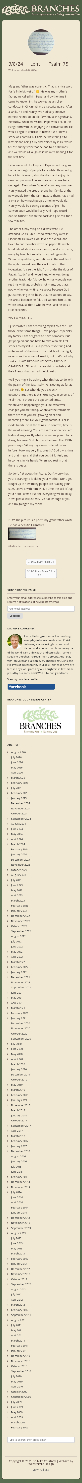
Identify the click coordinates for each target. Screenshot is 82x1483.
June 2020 (17, 1049)
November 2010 (20, 1361)
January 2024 (19, 854)
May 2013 (16, 1248)
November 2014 (20, 1187)
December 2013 (20, 1218)
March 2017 (18, 1136)
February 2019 (19, 1095)
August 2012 (18, 1289)
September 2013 (21, 1228)
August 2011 (18, 1320)
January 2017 (19, 1146)
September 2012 (21, 1284)
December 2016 (20, 1151)
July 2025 (16, 788)
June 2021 (17, 992)
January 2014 (19, 1212)
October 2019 (19, 1079)
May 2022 (16, 951)
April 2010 (17, 1386)
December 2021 (20, 977)
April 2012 (17, 1299)
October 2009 (19, 1392)
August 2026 (18, 752)
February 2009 (19, 1427)
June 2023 (17, 885)
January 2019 (19, 1100)
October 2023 (19, 870)
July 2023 (16, 880)
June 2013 (17, 1243)
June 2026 (17, 762)
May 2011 (16, 1330)
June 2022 (17, 946)
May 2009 (16, 1412)
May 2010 (16, 1381)
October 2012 (19, 1279)
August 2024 (18, 823)
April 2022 (17, 957)
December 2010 (20, 1356)
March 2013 (18, 1253)
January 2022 (19, 972)
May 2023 (16, 890)
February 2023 (19, 905)
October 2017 (19, 1120)
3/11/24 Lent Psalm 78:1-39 (41, 573)
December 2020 (20, 1023)
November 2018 (20, 1105)
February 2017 (19, 1141)
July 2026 (16, 757)
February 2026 (19, 783)
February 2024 (19, 849)
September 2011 (21, 1315)
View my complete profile (22, 679)
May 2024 (16, 834)
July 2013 (16, 1238)
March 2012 (18, 1304)
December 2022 (20, 916)
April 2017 (17, 1130)
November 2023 (20, 864)
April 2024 (17, 839)
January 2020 (19, 1069)
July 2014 (16, 1192)
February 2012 (19, 1310)
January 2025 (19, 798)
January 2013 (19, 1263)
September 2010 (21, 1371)
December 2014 (20, 1182)
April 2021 (17, 1003)
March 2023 (18, 900)
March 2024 (18, 844)
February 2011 (19, 1345)
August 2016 (18, 1156)
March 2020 (18, 1064)
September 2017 (21, 1125)
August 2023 (18, 875)
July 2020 (16, 1044)
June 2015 (17, 1171)
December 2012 (20, 1269)
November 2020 (20, 1028)
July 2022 (16, 941)
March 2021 (18, 1008)
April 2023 (17, 895)
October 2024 (19, 813)
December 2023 (20, 859)
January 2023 (19, 911)
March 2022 (18, 962)
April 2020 (17, 1059)
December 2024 (20, 803)
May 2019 (16, 1085)
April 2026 (17, 772)
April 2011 (17, 1335)
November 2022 (20, 921)
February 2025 (19, 793)
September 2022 (21, 931)
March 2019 (18, 1090)
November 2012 (20, 1274)
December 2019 (20, 1074)
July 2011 (16, 1325)
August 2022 (18, 936)
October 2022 (19, 926)
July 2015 (16, 1166)
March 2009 (18, 1422)
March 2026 (18, 778)
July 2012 (16, 1294)
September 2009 (21, 1397)
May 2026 (16, 767)
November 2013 (20, 1223)
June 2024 (17, 829)
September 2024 (21, 818)
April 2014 (17, 1202)
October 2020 (19, 1033)
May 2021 (16, 997)
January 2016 (19, 1161)
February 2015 (19, 1177)
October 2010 (19, 1366)
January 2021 (19, 1018)
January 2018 (19, 1115)
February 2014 (19, 1207)
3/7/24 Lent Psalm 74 (41, 561)
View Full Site (41, 1470)
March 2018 (18, 1110)
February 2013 (19, 1258)
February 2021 (19, 1013)
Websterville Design (41, 1464)
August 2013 (18, 1233)
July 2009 (16, 1402)
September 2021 (21, 987)
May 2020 (16, 1054)
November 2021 (20, 982)
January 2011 (19, 1351)
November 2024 (20, 808)
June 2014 (17, 1197)
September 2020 (21, 1038)
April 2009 (17, 1417)
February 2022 (19, 967)
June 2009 (17, 1407)
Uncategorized (31, 546)
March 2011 (18, 1340)
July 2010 (16, 1376)
